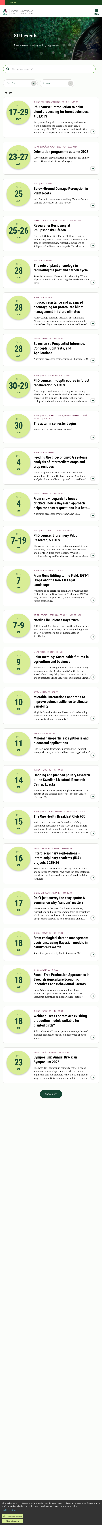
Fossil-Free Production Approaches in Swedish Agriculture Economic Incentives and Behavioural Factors (62, 979)
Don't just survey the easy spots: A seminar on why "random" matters (59, 900)
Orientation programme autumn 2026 (61, 151)
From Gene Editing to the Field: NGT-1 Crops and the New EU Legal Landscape (61, 580)
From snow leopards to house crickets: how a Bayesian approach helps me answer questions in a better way (62, 505)
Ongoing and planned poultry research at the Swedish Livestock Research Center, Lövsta (62, 780)
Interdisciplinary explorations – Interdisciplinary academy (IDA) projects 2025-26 (57, 858)
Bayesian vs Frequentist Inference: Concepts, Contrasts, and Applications (59, 348)
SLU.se (13, 2)
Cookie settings (9, 1510)
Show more (51, 1094)
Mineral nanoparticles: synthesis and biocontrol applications (61, 740)
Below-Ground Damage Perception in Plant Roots (61, 190)
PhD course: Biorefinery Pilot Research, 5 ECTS (55, 537)
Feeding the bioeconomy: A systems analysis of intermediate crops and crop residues (60, 462)
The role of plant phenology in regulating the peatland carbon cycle (61, 267)
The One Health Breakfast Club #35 (60, 816)
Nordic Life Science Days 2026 (56, 620)
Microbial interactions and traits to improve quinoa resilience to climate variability (61, 701)
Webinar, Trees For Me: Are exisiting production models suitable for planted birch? (60, 1020)
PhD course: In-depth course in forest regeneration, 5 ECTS (61, 382)
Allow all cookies (12, 1521)
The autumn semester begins (55, 423)
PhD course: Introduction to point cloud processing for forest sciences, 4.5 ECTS (61, 111)
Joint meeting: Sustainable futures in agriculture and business (61, 659)
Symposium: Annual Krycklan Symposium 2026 (55, 1059)
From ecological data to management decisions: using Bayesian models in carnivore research (61, 942)
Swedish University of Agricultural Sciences (22, 12)
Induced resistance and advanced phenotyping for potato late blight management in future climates (59, 307)
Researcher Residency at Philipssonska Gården (52, 227)
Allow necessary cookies (12, 1516)
